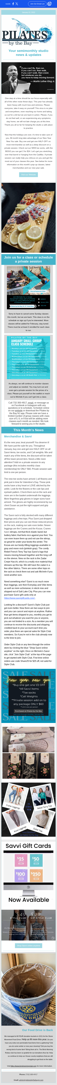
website (19, 410)
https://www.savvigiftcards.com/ (19, 598)
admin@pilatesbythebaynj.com (31, 1080)
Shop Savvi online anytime (28, 945)
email (30, 403)
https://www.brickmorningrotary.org (23, 1066)
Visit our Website (28, 174)
